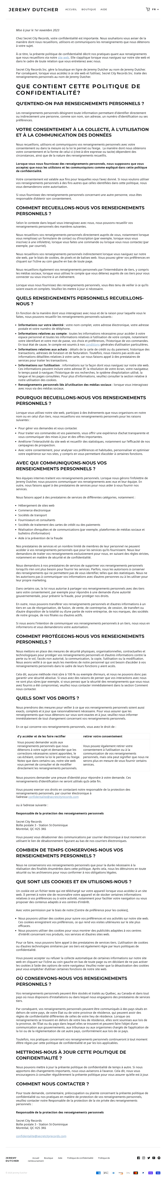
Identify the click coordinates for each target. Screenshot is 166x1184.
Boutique (89, 9)
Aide (104, 9)
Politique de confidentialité (80, 1158)
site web (63, 57)
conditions (93, 344)
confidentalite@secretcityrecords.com (53, 797)
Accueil (71, 9)
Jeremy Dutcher (12, 1159)
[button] (148, 9)
